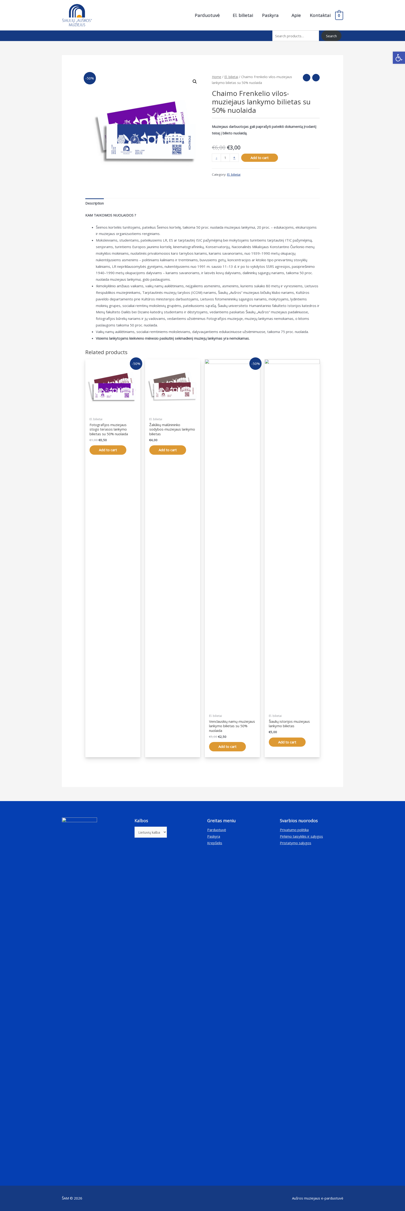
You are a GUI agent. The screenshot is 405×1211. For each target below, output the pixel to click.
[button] (399, 58)
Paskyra (213, 836)
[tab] (94, 203)
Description (94, 203)
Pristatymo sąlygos (295, 842)
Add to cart (260, 157)
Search (331, 36)
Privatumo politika (294, 829)
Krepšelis (214, 842)
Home (216, 77)
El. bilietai (231, 77)
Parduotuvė (216, 829)
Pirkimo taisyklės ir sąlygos (301, 836)
